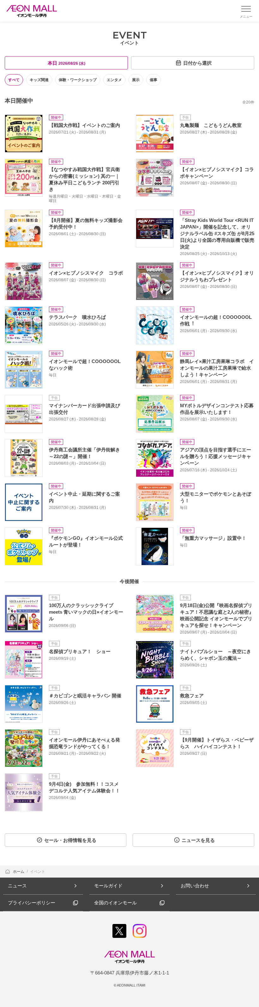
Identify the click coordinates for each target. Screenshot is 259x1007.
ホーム (19, 871)
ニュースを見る (198, 840)
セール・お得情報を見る (70, 840)
